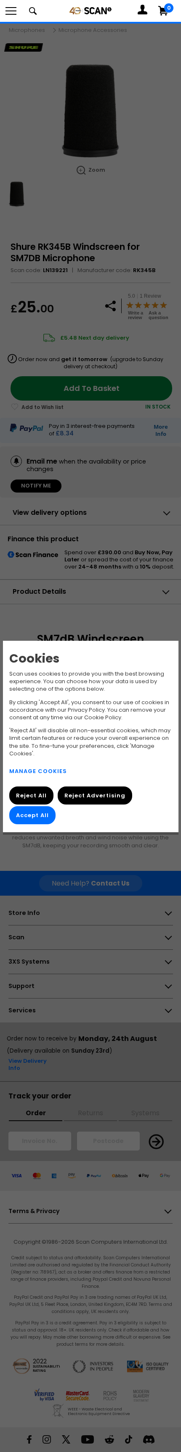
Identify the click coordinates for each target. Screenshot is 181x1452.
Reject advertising (94, 795)
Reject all (31, 795)
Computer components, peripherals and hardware (90, 10)
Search (33, 11)
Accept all (32, 815)
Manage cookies (38, 771)
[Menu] (11, 11)
